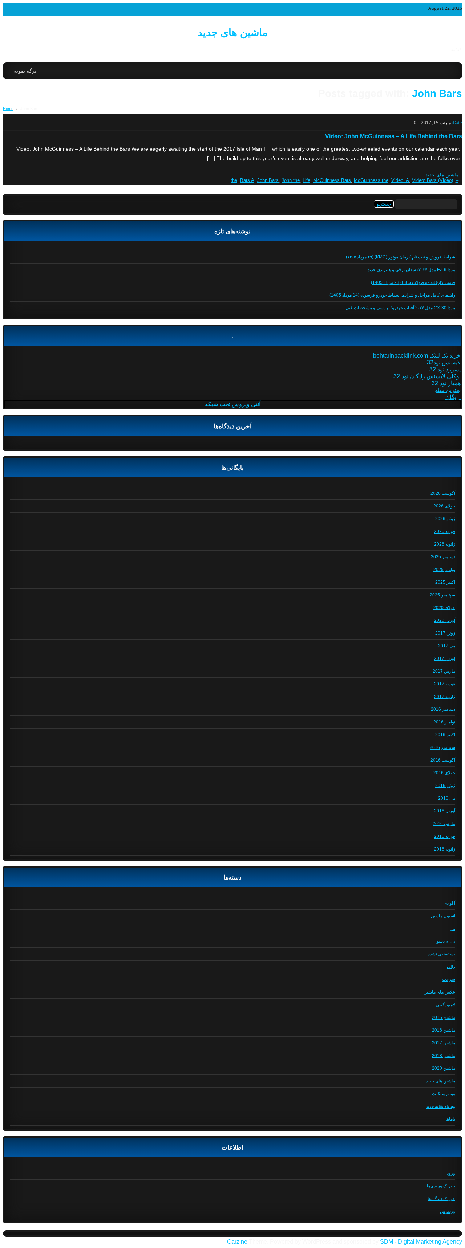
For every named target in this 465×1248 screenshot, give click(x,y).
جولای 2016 (444, 772)
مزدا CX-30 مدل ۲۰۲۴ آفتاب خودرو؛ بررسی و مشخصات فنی (400, 307)
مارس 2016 (444, 823)
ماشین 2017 (443, 1042)
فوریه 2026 (444, 531)
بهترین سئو (448, 390)
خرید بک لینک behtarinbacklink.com (417, 355)
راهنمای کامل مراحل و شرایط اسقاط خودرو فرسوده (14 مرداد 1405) (392, 295)
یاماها (450, 1119)
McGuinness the (371, 180)
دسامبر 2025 (443, 556)
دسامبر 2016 (443, 709)
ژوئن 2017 (445, 633)
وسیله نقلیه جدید (440, 1106)
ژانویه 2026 (444, 544)
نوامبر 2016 (444, 722)
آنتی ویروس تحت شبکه (232, 404)
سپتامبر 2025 (442, 595)
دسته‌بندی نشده (441, 954)
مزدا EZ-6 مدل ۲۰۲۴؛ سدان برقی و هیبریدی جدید (411, 269)
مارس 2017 (444, 671)
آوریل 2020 (444, 620)
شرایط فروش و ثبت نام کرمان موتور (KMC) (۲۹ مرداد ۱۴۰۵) (400, 257)
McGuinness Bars (332, 180)
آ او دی (449, 903)
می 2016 (446, 798)
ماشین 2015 (443, 1017)
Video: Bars (424, 180)
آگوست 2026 (442, 493)
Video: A (400, 180)
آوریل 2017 (444, 658)
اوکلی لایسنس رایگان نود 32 (427, 376)
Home (8, 108)
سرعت (448, 979)
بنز (452, 928)
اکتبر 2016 (445, 734)
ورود (451, 1173)
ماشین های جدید (233, 32)
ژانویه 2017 (444, 696)
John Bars (437, 93)
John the (291, 180)
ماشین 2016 (443, 1030)
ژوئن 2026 (445, 518)
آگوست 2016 (442, 760)
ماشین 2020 (443, 1068)
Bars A (247, 180)
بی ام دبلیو (446, 941)
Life (306, 180)
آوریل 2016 (444, 810)
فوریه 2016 (444, 836)
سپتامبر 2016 (442, 747)
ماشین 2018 (443, 1055)
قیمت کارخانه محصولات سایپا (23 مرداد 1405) (413, 282)
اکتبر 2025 (445, 582)
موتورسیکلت (443, 1093)
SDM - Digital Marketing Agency (421, 1242)
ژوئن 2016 (445, 785)
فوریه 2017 (444, 683)
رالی (451, 966)
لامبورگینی (445, 1004)
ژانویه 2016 (444, 849)
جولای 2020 (444, 607)
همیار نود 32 (446, 383)
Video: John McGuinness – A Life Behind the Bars (393, 136)
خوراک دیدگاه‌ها (441, 1198)
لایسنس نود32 (444, 362)
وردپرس (447, 1211)
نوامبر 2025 (444, 569)
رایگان (453, 397)
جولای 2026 (444, 506)
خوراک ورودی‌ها (441, 1185)
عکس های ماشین (439, 992)
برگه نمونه (25, 71)
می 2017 (446, 645)
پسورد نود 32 (445, 369)
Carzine (238, 1242)
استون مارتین (443, 915)
